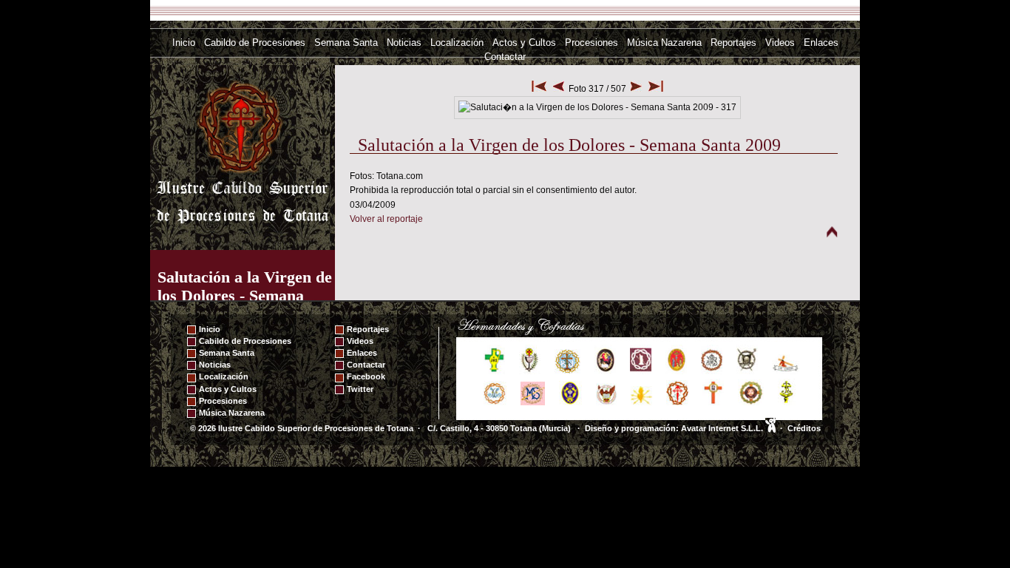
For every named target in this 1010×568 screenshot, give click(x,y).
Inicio (183, 42)
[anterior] (558, 89)
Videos (780, 42)
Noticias (404, 42)
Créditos (804, 428)
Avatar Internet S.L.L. (723, 428)
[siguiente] (636, 89)
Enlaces (821, 42)
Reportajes (733, 42)
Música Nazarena (664, 42)
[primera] (539, 89)
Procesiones (591, 42)
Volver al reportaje (386, 219)
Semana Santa (346, 42)
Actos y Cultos (524, 42)
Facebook (366, 376)
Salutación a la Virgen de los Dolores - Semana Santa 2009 (244, 295)
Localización (457, 42)
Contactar (505, 56)
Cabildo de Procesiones (254, 42)
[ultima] (655, 89)
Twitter (360, 389)
